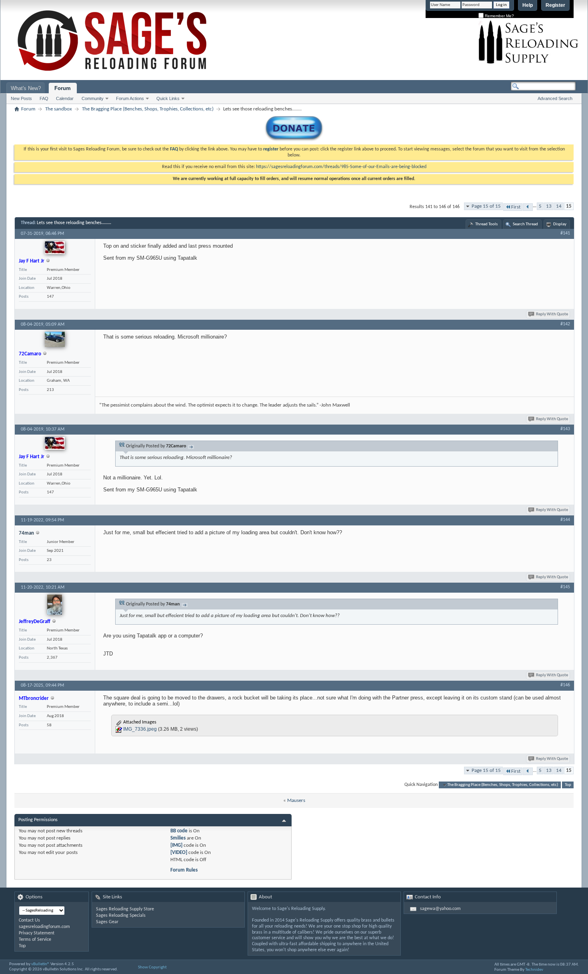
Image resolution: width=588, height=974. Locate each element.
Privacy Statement (36, 933)
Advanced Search (555, 98)
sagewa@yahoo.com (440, 908)
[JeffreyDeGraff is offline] (54, 605)
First (515, 207)
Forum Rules (184, 870)
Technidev (534, 970)
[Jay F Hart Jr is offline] (55, 247)
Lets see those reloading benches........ (74, 222)
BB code (179, 831)
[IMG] (176, 845)
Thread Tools (486, 224)
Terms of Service (35, 939)
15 (569, 206)
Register (555, 5)
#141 (565, 233)
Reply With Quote (552, 314)
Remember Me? (499, 16)
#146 (565, 685)
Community (93, 98)
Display (559, 224)
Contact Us (29, 920)
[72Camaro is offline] (55, 339)
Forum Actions (130, 98)
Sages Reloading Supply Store (125, 909)
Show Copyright (152, 967)
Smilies (178, 838)
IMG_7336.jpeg (140, 729)
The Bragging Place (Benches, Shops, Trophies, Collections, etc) (148, 109)
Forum (62, 88)
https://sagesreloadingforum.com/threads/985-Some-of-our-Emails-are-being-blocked (341, 166)
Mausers (296, 800)
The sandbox (58, 109)
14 (559, 206)
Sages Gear (107, 922)
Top (568, 785)
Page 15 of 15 (486, 206)
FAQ (44, 98)
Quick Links (168, 98)
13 (549, 206)
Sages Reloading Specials (121, 915)
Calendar (65, 98)
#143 (565, 429)
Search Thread (525, 224)
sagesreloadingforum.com (44, 926)
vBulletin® (40, 964)
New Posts (21, 98)
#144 (565, 519)
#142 (565, 324)
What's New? (26, 88)
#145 (565, 587)
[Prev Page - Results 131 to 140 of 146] (528, 207)
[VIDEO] (178, 852)
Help (527, 5)
